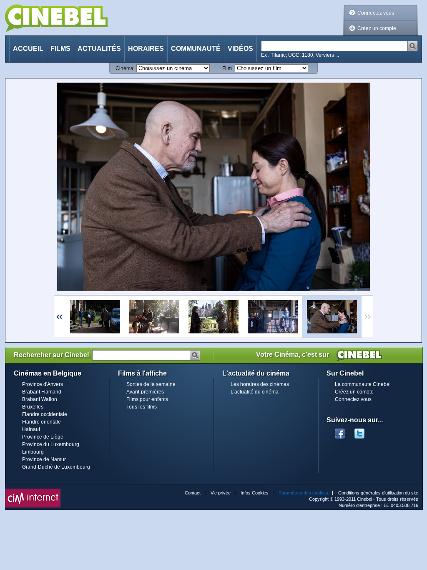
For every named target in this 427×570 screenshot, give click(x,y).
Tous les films (141, 407)
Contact (193, 492)
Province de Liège (42, 437)
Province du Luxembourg (50, 444)
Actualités (99, 48)
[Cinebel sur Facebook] (340, 431)
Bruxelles (32, 407)
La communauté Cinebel (363, 384)
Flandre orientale (41, 422)
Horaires (146, 48)
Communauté (196, 48)
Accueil (28, 48)
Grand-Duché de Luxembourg (56, 467)
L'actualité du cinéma (255, 392)
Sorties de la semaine (151, 384)
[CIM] (32, 490)
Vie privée (221, 492)
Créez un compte (376, 28)
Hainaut (31, 429)
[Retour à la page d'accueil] (56, 18)
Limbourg (33, 452)
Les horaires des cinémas (260, 384)
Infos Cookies (255, 492)
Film (227, 68)
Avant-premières (145, 392)
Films (60, 48)
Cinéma (124, 68)
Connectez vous (375, 13)
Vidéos (240, 48)
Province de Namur (44, 459)
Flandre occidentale (44, 414)
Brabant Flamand (41, 392)
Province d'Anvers (42, 384)
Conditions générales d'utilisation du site (378, 492)
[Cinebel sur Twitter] (363, 431)
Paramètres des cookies (303, 492)
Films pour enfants (147, 399)
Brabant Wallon (39, 399)
